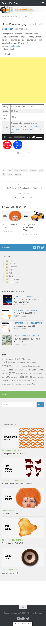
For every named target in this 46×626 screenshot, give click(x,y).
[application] (23, 137)
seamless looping (24, 380)
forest (4, 370)
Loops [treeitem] (10, 270)
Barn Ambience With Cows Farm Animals (18, 483)
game (12, 373)
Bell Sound (6, 540)
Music (20, 451)
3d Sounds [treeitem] (12, 260)
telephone (17, 174)
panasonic (33, 170)
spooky (35, 380)
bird (21, 363)
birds (23, 363)
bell (18, 363)
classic (10, 170)
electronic (24, 170)
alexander (8, 29)
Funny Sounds (7, 510)
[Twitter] (42, 247)
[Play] (5, 137)
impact (36, 373)
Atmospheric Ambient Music (13, 454)
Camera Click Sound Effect (24, 313)
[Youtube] (34, 247)
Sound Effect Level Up (11, 573)
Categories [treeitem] (12, 264)
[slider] (39, 137)
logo (3, 377)
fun (3, 373)
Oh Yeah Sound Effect (10, 513)
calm (28, 362)
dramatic (24, 366)
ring (4, 174)
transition (18, 384)
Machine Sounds (20, 336)
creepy (15, 366)
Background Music (9, 451)
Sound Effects (28, 17)
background (9, 362)
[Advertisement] (23, 80)
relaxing (9, 380)
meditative (14, 377)
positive (40, 377)
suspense (5, 384)
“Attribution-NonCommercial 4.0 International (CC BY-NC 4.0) (26, 129)
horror (31, 373)
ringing (10, 174)
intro (40, 373)
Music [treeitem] (10, 273)
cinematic (7, 366)
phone (41, 170)
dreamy (31, 366)
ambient (19, 358)
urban (24, 384)
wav (33, 383)
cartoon (33, 363)
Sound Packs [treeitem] (13, 282)
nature (22, 376)
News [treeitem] (10, 276)
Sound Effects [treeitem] (14, 279)
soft (30, 380)
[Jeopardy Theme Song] (7, 149)
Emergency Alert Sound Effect (26, 326)
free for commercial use (25, 369)
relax (4, 380)
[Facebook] (38, 247)
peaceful (35, 377)
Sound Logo (12, 570)
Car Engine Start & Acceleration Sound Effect (30, 227)
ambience (10, 359)
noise (29, 377)
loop (7, 376)
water (28, 384)
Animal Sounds (7, 480)
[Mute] (33, 137)
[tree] (23, 271)
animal (27, 359)
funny (6, 373)
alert (3, 359)
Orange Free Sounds (11, 3)
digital (17, 170)
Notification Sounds (11, 17)
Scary (15, 380)
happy (25, 373)
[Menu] (43, 3)
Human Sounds (19, 296)
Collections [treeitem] (12, 267)
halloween (19, 373)
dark (19, 366)
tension (11, 384)
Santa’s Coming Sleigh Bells (13, 543)
